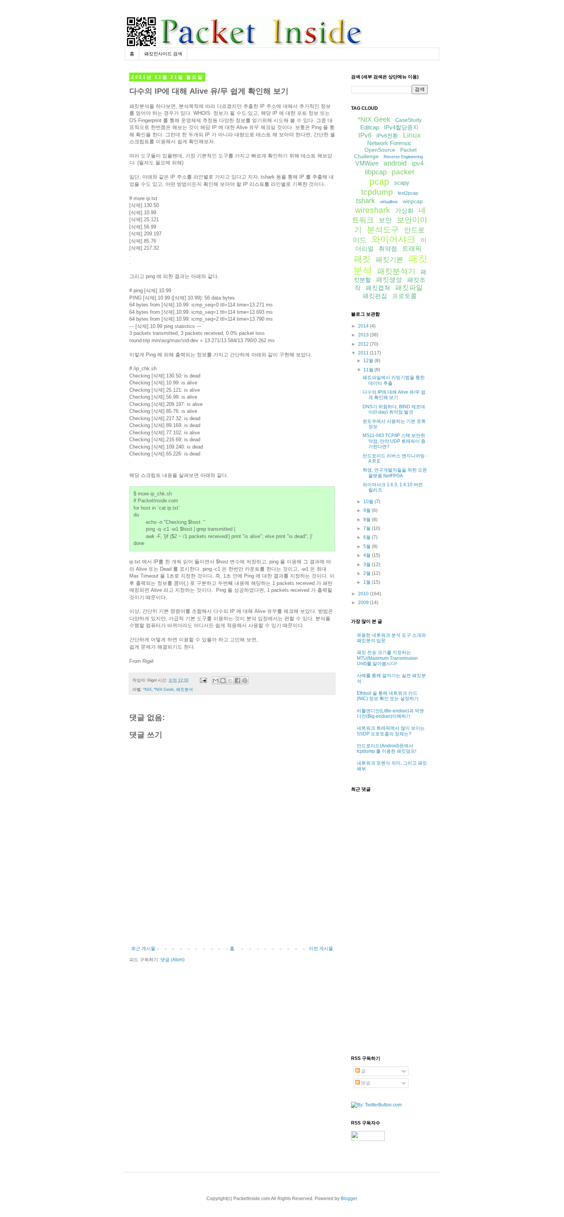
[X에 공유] (230, 680)
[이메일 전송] (203, 680)
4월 (367, 555)
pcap (379, 182)
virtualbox (389, 201)
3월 (367, 564)
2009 (364, 602)
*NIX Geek (164, 689)
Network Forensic (389, 143)
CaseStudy (408, 120)
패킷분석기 (396, 271)
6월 (367, 537)
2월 (367, 573)
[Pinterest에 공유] (245, 680)
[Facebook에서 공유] (237, 680)
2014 (364, 326)
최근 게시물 (143, 948)
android (395, 163)
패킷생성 (389, 279)
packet (403, 172)
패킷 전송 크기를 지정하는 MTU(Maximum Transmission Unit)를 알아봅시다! (387, 658)
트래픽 (412, 248)
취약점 (388, 248)
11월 (368, 370)
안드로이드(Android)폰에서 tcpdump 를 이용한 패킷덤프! (386, 748)
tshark (365, 201)
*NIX (147, 689)
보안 (385, 220)
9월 (367, 510)
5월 (367, 546)
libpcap (376, 172)
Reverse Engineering (403, 156)
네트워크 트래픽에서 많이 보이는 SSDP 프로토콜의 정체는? (391, 730)
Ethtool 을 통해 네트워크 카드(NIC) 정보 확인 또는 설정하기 (388, 695)
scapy (401, 182)
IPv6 (364, 135)
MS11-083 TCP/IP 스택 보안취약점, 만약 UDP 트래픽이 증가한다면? (394, 441)
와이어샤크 (393, 239)
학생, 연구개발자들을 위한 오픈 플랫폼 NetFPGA (395, 472)
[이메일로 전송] (215, 680)
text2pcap (408, 193)
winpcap (413, 201)
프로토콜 (404, 296)
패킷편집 (375, 296)
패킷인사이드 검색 (163, 53)
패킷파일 (409, 287)
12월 (368, 360)
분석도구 (383, 229)
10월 (368, 501)
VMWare (367, 163)
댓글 (365, 1083)
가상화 (404, 210)
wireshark (372, 209)
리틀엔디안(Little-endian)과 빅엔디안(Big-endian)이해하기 (390, 713)
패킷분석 (184, 689)
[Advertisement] (232, 924)
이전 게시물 (321, 948)
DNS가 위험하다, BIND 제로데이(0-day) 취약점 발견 (394, 409)
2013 (364, 335)
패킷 (362, 259)
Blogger (349, 1198)
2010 (364, 593)
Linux (412, 135)
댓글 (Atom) (172, 959)
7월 (367, 528)
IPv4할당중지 (401, 127)
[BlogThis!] (223, 680)
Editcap (369, 127)
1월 (367, 582)
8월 (367, 519)
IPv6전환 (387, 135)
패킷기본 (389, 259)
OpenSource (379, 150)
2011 (364, 353)
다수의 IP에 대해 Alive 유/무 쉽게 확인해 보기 (394, 394)
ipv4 (418, 163)
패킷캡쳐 (378, 288)
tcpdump (377, 191)
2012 (364, 344)
